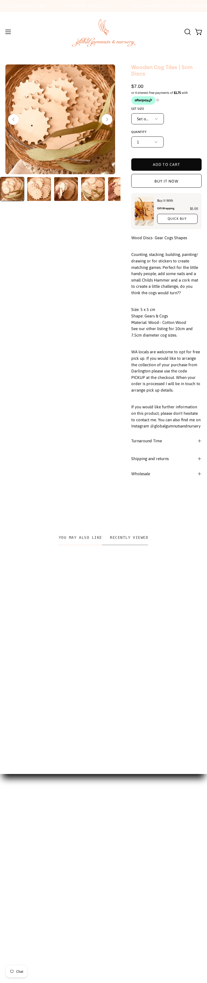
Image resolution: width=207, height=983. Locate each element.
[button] (187, 32)
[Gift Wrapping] (144, 211)
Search (12, 824)
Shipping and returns (150, 458)
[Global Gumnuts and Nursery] (103, 31)
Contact (13, 870)
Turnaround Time (146, 441)
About (11, 833)
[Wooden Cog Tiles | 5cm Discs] (12, 189)
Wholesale (140, 473)
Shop (10, 842)
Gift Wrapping (165, 208)
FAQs (10, 861)
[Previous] (13, 119)
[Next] (107, 119)
